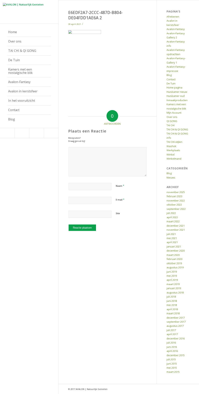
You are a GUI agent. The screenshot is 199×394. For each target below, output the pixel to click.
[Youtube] (51, 133)
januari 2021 (174, 246)
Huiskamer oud (176, 96)
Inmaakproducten (177, 100)
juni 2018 (172, 301)
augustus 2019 (175, 267)
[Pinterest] (22, 133)
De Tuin (171, 83)
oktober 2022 (174, 204)
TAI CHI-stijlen (174, 142)
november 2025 (176, 192)
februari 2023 (174, 196)
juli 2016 (171, 342)
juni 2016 (172, 347)
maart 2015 (173, 372)
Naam (120, 185)
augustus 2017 (175, 326)
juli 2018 (171, 296)
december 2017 (176, 317)
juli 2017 (171, 330)
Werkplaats (173, 150)
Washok (171, 146)
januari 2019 (174, 288)
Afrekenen (173, 16)
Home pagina (174, 87)
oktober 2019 (174, 263)
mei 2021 (172, 238)
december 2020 (176, 250)
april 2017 (172, 334)
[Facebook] (7, 133)
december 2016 (176, 338)
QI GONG (172, 121)
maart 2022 (173, 221)
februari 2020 (174, 259)
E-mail (120, 199)
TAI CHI (171, 125)
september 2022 (176, 209)
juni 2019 (172, 271)
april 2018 (172, 309)
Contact (171, 79)
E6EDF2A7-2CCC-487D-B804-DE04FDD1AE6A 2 (95, 15)
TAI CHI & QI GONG (177, 129)
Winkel (171, 154)
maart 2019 (173, 284)
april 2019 (172, 280)
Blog (169, 75)
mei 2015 (172, 367)
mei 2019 (172, 275)
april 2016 (172, 351)
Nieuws (171, 177)
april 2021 (172, 242)
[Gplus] (36, 133)
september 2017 (176, 321)
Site (118, 213)
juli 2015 (171, 359)
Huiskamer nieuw (177, 92)
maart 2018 (173, 313)
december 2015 (176, 355)
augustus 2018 (175, 292)
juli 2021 (171, 234)
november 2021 (176, 229)
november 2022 (176, 200)
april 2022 (172, 217)
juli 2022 (171, 213)
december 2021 (176, 225)
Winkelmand (174, 158)
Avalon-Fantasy (176, 29)
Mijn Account (174, 112)
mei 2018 (172, 305)
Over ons (172, 117)
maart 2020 (173, 255)
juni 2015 (172, 363)
